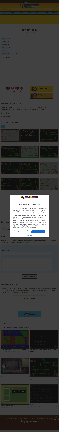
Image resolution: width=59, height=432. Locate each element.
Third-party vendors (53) (27, 217)
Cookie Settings (25, 227)
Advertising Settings (23, 226)
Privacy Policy (32, 227)
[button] (29, 235)
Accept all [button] (38, 232)
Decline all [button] (21, 232)
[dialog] (29, 216)
